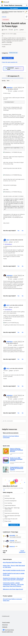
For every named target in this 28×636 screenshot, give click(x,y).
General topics (8, 511)
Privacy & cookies (6, 622)
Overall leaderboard (22, 551)
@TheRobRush (8, 244)
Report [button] (22, 29)
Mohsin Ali (12, 546)
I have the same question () (9, 62)
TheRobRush (9, 87)
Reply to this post (7, 58)
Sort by (3, 80)
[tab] (12, 76)
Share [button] (17, 29)
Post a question (14, 8)
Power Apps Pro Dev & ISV (11, 518)
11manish (11, 540)
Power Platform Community (13, 5)
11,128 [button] (15, 87)
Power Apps (19, 11)
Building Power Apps (13, 52)
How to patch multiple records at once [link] (14, 570)
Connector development (10, 500)
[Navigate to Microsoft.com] (5, 2)
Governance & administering (12, 513)
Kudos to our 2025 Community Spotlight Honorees (16, 459)
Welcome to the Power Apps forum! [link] (13, 589)
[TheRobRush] (5, 87)
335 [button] (17, 535)
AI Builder (7, 496)
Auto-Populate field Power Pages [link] (12, 562)
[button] (26, 5)
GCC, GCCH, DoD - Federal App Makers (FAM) (12, 508)
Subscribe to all (14, 525)
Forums (15, 11)
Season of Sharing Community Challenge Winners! (16, 450)
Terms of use (5, 624)
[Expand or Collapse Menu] (2, 5)
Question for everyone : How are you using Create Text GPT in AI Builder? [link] (13, 578)
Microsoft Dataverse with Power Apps (12, 516)
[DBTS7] (5, 240)
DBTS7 (15, 33)
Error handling (8, 503)
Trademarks (4, 627)
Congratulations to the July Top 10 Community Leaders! (16, 468)
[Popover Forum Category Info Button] (4, 490)
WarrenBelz (12, 535)
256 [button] (16, 546)
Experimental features (10, 505)
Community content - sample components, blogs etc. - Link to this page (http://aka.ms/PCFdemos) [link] (13, 584)
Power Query (8, 521)
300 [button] (16, 540)
